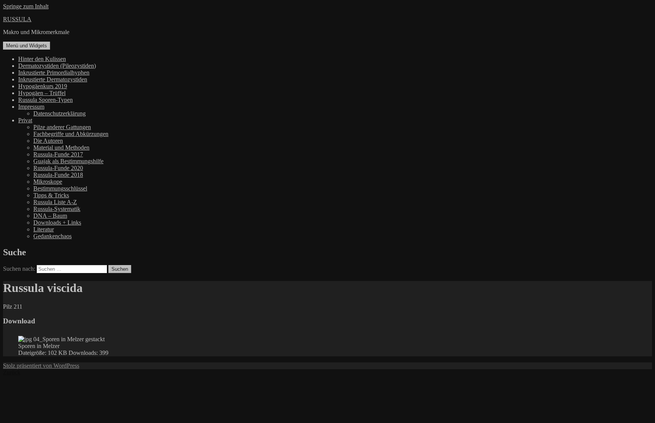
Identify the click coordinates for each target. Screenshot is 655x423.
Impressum (31, 106)
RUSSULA (17, 19)
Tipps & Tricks (51, 195)
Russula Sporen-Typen (45, 100)
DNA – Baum (50, 215)
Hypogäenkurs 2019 (42, 86)
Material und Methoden (61, 147)
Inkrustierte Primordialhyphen (53, 72)
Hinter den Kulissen (42, 59)
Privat (25, 120)
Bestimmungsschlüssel (60, 188)
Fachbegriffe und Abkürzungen (70, 134)
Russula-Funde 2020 (58, 168)
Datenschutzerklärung (59, 113)
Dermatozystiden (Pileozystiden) (57, 65)
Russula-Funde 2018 (58, 175)
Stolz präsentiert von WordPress (41, 365)
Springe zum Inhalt (26, 6)
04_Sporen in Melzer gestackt (69, 339)
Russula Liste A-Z (55, 202)
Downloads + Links (57, 222)
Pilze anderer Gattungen (62, 127)
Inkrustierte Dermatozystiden (52, 79)
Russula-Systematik (56, 209)
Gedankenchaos (52, 236)
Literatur (43, 229)
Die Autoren (48, 140)
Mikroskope (47, 181)
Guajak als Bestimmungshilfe (68, 161)
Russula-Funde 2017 (58, 154)
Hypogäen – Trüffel (42, 93)
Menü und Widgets (26, 45)
